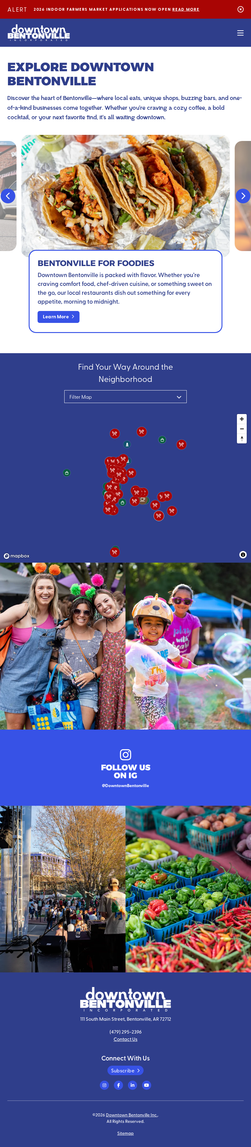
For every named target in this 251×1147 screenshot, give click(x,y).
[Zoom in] (242, 419)
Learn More (56, 316)
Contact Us (125, 1039)
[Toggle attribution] (243, 554)
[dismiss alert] (241, 9)
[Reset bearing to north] (242, 438)
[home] (38, 33)
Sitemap (125, 1133)
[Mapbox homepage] (16, 556)
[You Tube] (146, 1085)
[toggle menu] (240, 33)
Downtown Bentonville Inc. (132, 1115)
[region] (125, 486)
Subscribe (122, 1070)
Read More (186, 9)
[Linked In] (132, 1085)
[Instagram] (104, 1085)
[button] (8, 196)
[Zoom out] (242, 429)
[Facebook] (118, 1085)
